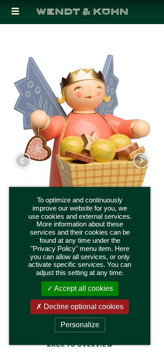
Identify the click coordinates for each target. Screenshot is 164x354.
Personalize (80, 325)
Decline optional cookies (82, 306)
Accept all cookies (83, 288)
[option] (82, 171)
